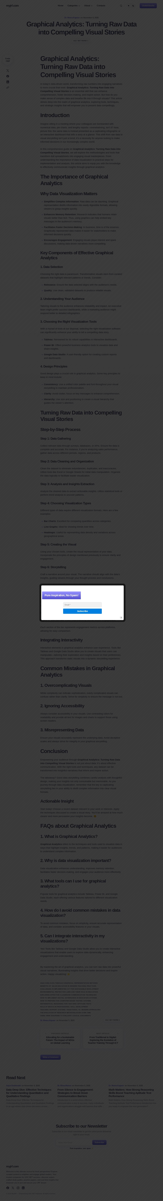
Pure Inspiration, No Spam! (61, 595)
